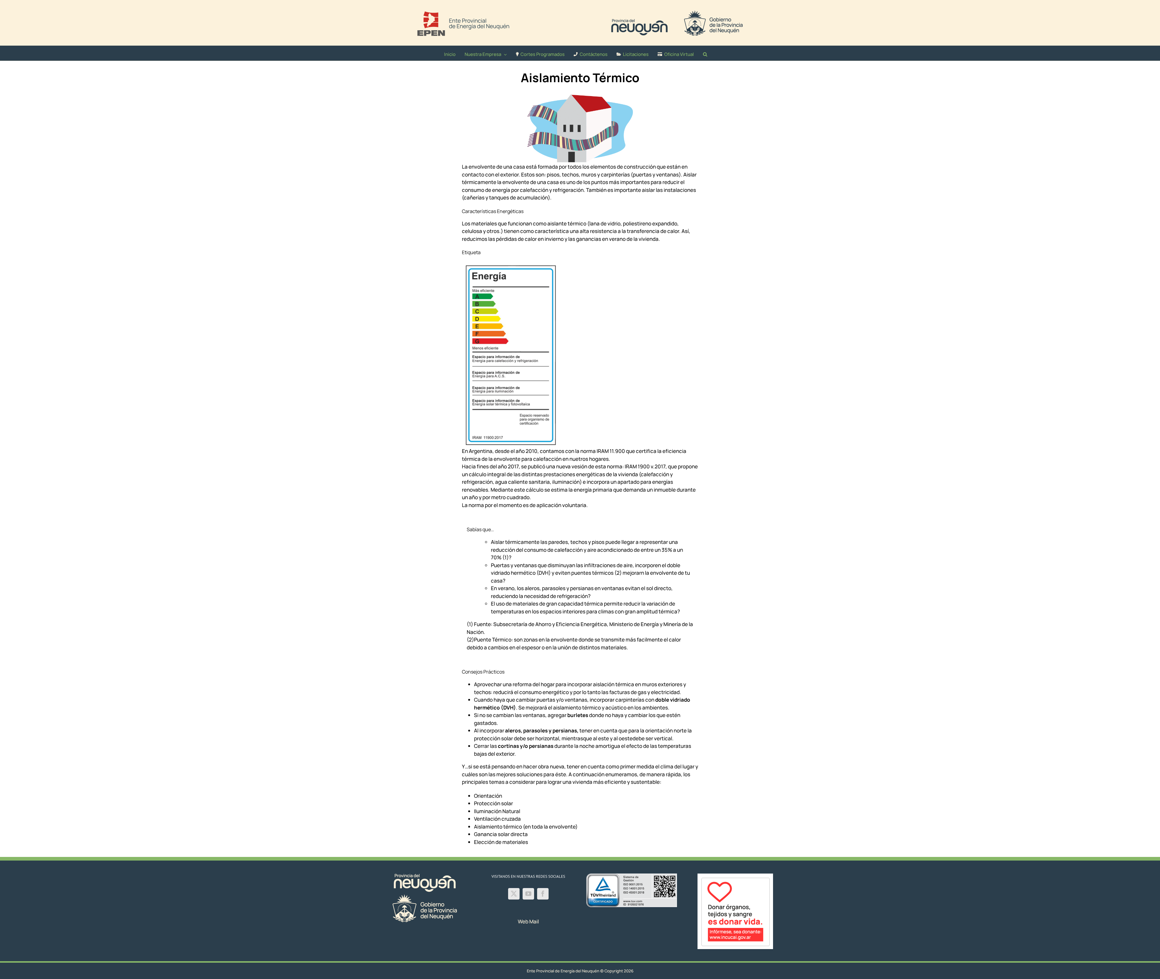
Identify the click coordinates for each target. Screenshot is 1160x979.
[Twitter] (514, 894)
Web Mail (528, 921)
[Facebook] (543, 894)
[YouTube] (528, 894)
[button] (705, 53)
